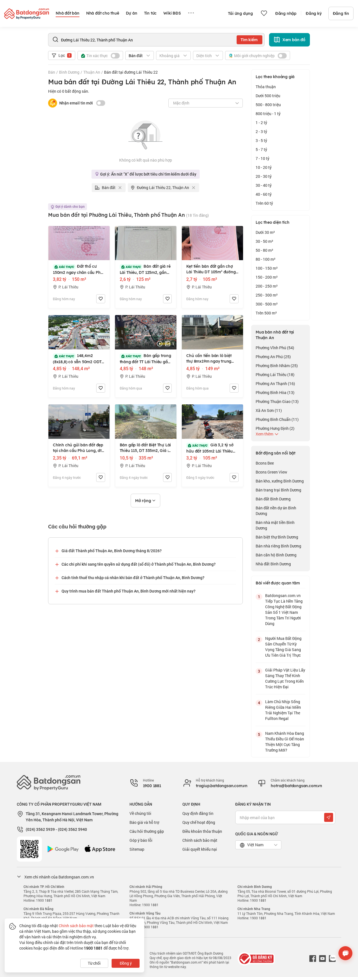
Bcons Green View (271, 472)
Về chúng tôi (140, 813)
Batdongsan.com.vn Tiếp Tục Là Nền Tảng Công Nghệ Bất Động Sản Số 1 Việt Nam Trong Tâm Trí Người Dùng (284, 609)
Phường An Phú (273, 356)
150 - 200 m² (267, 277)
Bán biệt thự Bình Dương (277, 537)
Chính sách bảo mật (199, 840)
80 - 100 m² (265, 259)
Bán (51, 72)
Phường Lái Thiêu (275, 374)
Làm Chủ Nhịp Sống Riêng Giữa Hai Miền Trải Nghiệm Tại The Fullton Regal (283, 710)
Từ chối (94, 963)
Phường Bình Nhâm (277, 365)
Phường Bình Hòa (275, 392)
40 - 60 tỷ (264, 194)
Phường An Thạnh (275, 383)
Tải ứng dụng (240, 13)
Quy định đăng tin (197, 813)
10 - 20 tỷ (264, 167)
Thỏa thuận (266, 86)
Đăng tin (341, 13)
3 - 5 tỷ (261, 140)
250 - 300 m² (267, 295)
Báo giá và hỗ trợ (144, 822)
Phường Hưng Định (275, 428)
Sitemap (136, 849)
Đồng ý (126, 963)
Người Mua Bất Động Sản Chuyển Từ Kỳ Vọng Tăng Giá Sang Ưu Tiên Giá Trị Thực (283, 647)
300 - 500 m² (267, 304)
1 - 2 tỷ (261, 122)
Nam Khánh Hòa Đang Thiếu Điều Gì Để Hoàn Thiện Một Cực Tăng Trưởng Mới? (284, 742)
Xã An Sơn (269, 410)
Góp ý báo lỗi (140, 840)
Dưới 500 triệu (268, 95)
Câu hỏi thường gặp (146, 831)
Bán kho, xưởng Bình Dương (280, 481)
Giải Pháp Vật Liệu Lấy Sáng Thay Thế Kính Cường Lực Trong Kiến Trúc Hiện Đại (285, 678)
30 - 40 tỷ (264, 185)
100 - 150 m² (267, 268)
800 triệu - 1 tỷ (268, 113)
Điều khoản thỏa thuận (202, 831)
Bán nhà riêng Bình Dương (278, 546)
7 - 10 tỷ (262, 158)
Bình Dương (69, 72)
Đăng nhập (285, 13)
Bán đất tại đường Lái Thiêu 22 (131, 72)
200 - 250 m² (267, 286)
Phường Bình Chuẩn (277, 419)
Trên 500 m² (266, 313)
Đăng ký (314, 13)
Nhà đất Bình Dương (273, 563)
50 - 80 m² (264, 250)
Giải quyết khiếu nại (199, 849)
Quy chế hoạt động (198, 822)
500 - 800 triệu (268, 104)
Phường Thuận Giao (277, 401)
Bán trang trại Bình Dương (278, 490)
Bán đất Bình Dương (273, 499)
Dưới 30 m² (265, 232)
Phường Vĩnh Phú (275, 347)
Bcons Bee (265, 463)
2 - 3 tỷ (261, 131)
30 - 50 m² (264, 241)
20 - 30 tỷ (264, 176)
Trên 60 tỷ (264, 203)
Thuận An (91, 72)
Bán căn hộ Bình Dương (276, 555)
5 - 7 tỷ (261, 149)
